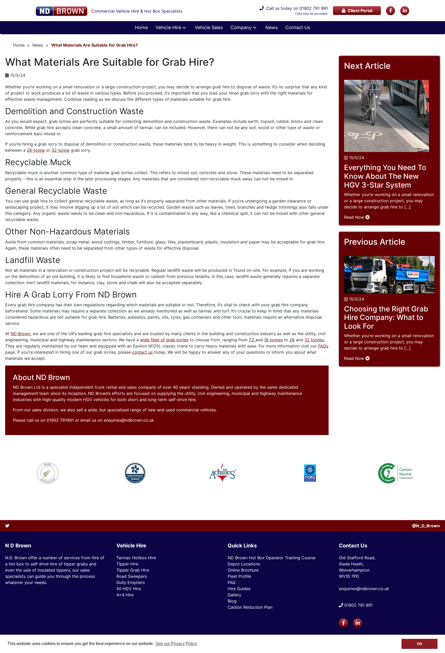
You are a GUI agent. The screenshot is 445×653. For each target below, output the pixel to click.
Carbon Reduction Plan (250, 607)
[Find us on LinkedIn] (404, 10)
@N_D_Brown (426, 525)
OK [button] (419, 644)
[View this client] (48, 473)
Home (141, 27)
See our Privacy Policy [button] (176, 643)
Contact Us (297, 27)
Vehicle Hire (168, 27)
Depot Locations (244, 563)
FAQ (231, 582)
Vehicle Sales (209, 27)
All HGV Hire (128, 588)
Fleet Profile (239, 576)
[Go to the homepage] (61, 11)
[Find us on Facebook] (390, 10)
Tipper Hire (127, 563)
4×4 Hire (125, 594)
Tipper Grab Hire (132, 570)
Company (241, 27)
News (271, 27)
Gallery (234, 594)
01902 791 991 (313, 8)
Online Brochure (243, 570)
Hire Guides (239, 588)
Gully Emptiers (130, 582)
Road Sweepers (131, 576)
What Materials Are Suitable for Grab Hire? (94, 45)
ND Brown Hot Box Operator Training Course (271, 557)
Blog (232, 601)
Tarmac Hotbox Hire (136, 557)
